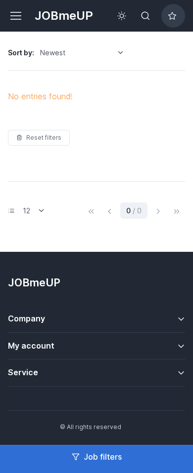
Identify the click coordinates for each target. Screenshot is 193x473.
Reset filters (43, 137)
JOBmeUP (64, 15)
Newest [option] (52, 52)
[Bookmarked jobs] (173, 16)
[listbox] (85, 52)
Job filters (103, 457)
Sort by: (21, 52)
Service (23, 372)
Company (26, 318)
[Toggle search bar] (145, 16)
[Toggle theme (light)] (122, 16)
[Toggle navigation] (15, 16)
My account (31, 346)
